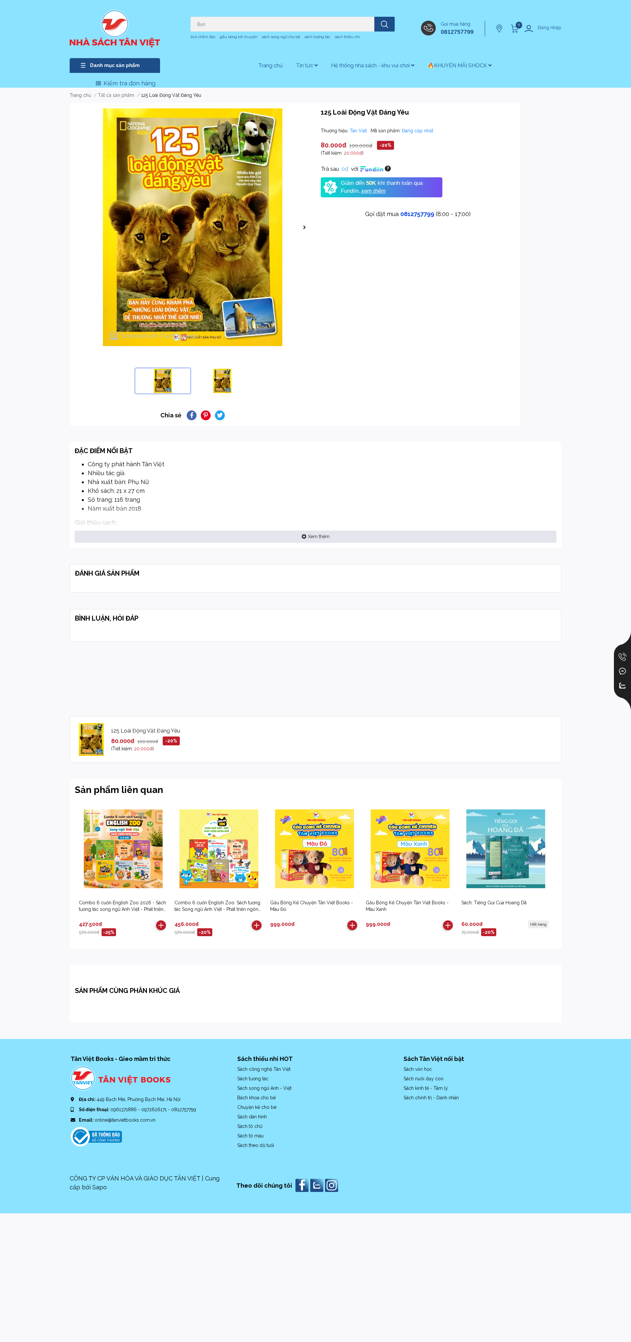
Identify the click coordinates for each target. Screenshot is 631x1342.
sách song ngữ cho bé (281, 36)
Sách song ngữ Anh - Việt (264, 1088)
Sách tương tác (253, 1078)
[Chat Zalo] (622, 686)
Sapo (99, 1187)
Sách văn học (418, 1069)
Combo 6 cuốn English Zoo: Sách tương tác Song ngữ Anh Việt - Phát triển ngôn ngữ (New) (217, 909)
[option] (193, 227)
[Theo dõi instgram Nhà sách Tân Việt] (332, 1184)
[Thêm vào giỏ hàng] (161, 925)
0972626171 (154, 1109)
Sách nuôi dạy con (423, 1078)
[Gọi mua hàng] (622, 657)
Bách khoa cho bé (256, 1097)
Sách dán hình (252, 1116)
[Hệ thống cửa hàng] (499, 29)
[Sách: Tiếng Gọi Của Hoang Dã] (506, 849)
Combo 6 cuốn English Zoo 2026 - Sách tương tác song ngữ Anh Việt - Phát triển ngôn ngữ (122, 909)
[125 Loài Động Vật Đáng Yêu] (193, 227)
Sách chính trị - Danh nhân (431, 1097)
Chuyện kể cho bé (256, 1107)
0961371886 (124, 1109)
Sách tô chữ (249, 1126)
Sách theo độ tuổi (255, 1145)
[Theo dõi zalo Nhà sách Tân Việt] (317, 1184)
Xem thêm (319, 536)
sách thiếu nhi (347, 36)
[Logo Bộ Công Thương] (96, 1136)
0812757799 (457, 32)
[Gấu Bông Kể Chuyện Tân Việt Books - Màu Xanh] (410, 849)
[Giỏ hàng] (514, 28)
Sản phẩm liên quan (119, 789)
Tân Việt (359, 130)
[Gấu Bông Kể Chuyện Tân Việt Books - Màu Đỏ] (314, 849)
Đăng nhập (549, 27)
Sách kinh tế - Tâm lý (426, 1088)
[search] (384, 24)
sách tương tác (317, 36)
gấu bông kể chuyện (238, 36)
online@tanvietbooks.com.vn (125, 1120)
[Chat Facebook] (622, 671)
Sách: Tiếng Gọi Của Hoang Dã (493, 902)
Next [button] (304, 227)
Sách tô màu (250, 1135)
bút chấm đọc (203, 36)
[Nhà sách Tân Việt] (115, 29)
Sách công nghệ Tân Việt (264, 1069)
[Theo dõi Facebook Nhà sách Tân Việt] (302, 1184)
